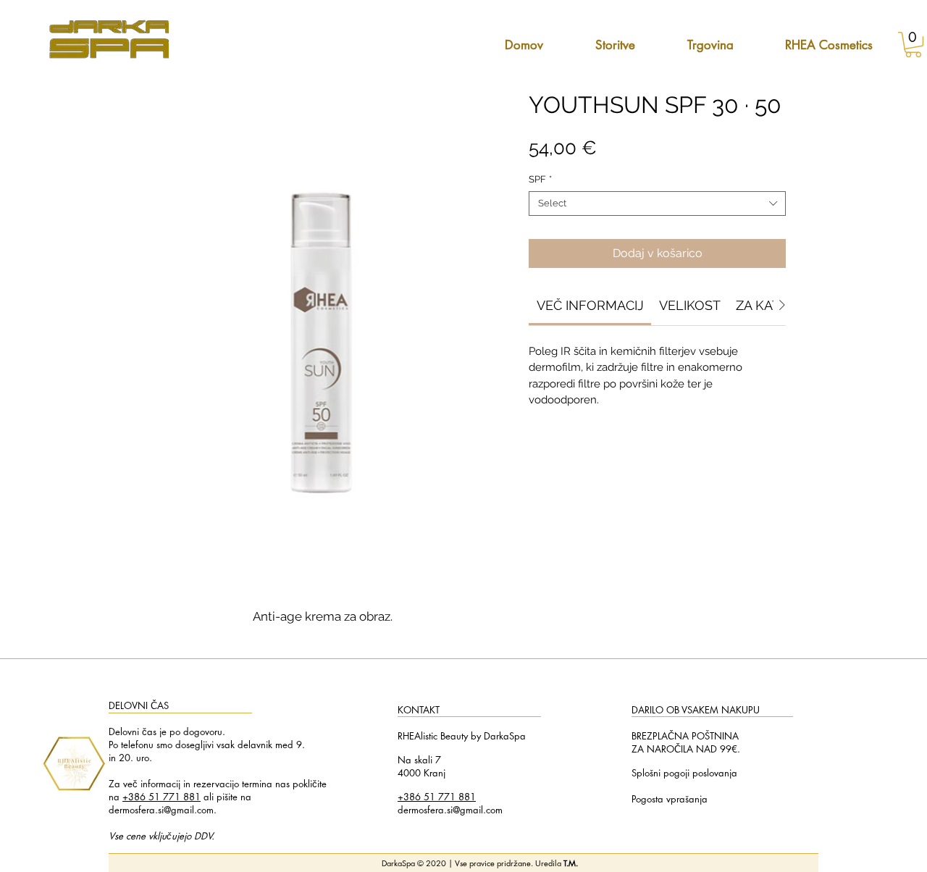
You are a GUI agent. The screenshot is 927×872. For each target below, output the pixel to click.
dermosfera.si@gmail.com (161, 809)
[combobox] (657, 203)
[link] (590, 305)
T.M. (570, 863)
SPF (540, 179)
